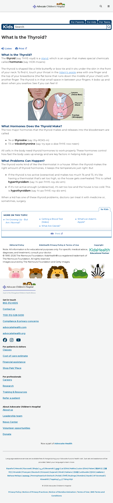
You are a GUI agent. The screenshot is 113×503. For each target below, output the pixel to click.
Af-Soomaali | (99, 476)
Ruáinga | (72, 476)
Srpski (89, 476)
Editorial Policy (17, 245)
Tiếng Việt (68, 479)
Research (8, 386)
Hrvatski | (17, 472)
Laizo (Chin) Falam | (86, 468)
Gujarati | (54, 472)
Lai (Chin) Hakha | (69, 468)
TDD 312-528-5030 (13, 315)
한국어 (92, 472)
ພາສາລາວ (100, 472)
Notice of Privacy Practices (35, 492)
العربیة (41, 468)
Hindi (61, 472)
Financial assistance (14, 362)
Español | (10, 468)
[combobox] (60, 27)
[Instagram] (12, 341)
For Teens (104, 22)
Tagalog (54, 479)
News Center (10, 422)
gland (44, 58)
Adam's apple (67, 72)
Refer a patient (11, 398)
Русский (27, 468)
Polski (58, 476)
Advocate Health (63, 443)
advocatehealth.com (14, 327)
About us (8, 410)
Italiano (68, 472)
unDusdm (84, 472)
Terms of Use (83, 492)
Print (21, 48)
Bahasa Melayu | (15, 476)
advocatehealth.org (14, 333)
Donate (7, 434)
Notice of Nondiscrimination (62, 492)
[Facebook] (6, 341)
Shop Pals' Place (12, 368)
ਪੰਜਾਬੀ (65, 476)
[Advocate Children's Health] (48, 5)
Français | (27, 472)
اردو (60, 479)
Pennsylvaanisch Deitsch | (43, 476)
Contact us (9, 309)
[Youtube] (19, 341)
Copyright (98, 245)
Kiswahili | (45, 479)
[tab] (104, 209)
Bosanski (49, 468)
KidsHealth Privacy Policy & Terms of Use (59, 245)
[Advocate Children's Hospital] (19, 297)
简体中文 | (99, 468)
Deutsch (36, 472)
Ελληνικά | (45, 472)
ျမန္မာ (57, 468)
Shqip (35, 468)
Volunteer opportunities (16, 428)
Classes (7, 350)
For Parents (77, 22)
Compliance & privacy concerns (21, 321)
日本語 (76, 472)
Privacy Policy (14, 492)
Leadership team (12, 416)
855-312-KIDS (10, 303)
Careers (7, 380)
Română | (81, 476)
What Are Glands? (51, 226)
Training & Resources (15, 392)
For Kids (91, 22)
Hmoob (18, 468)
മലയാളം (26, 476)
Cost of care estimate (15, 356)
